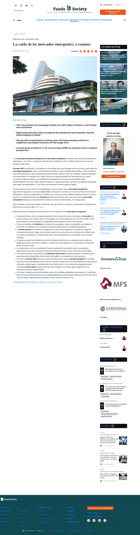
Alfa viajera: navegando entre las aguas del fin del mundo (109, 475)
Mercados (74, 20)
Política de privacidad (75, 531)
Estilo (106, 426)
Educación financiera (46, 522)
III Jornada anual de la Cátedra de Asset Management (115, 405)
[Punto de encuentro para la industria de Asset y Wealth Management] (70, 9)
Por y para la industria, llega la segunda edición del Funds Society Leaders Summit (115, 388)
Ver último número (113, 176)
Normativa (75, 21)
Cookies (89, 531)
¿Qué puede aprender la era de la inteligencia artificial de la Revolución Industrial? (110, 228)
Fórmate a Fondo (21, 120)
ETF (80, 20)
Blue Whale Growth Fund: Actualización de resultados (115, 370)
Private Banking (105, 20)
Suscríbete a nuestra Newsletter (112, 12)
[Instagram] (21, 5)
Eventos (107, 359)
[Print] (92, 51)
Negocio (85, 20)
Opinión (107, 187)
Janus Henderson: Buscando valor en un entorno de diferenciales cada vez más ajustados (110, 212)
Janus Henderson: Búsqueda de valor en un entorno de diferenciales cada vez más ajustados (110, 197)
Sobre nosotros (112, 327)
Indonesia (35, 282)
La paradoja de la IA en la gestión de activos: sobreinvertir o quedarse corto (113, 73)
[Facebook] (84, 51)
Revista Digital (111, 124)
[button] (113, 5)
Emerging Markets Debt (21, 282)
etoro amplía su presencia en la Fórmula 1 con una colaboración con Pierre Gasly (109, 458)
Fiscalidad (42, 511)
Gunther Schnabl (105, 233)
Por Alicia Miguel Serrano (110, 481)
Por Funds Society (108, 446)
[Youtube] (26, 5)
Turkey (60, 282)
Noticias (4, 507)
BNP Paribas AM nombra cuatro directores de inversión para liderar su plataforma (112, 91)
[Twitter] (32, 5)
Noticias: (40, 20)
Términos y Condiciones (56, 531)
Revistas (70, 507)
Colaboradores (112, 243)
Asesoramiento (44, 514)
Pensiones (94, 20)
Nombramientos (51, 20)
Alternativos (64, 20)
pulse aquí (39, 207)
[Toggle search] (124, 20)
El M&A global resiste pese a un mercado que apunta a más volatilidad (112, 108)
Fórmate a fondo (45, 507)
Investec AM (52, 282)
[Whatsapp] (96, 51)
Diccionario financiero (46, 518)
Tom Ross (103, 203)
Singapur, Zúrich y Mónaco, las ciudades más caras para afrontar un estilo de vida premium (113, 57)
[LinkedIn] (15, 5)
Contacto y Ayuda (94, 516)
